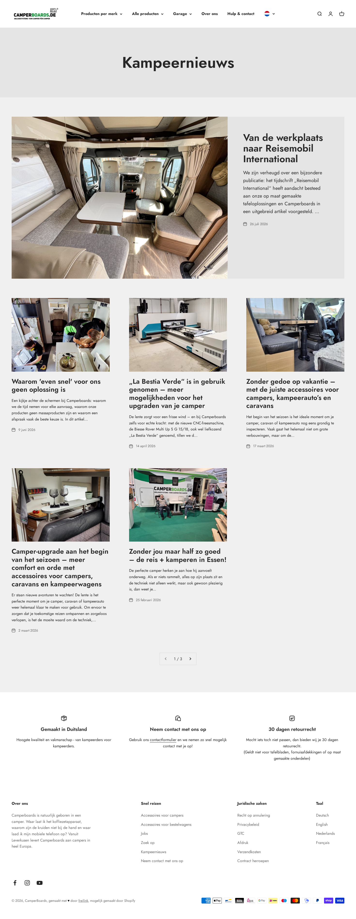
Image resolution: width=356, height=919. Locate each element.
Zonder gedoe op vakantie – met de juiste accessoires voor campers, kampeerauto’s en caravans (292, 393)
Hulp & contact (240, 13)
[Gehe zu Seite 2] (190, 659)
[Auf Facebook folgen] (15, 883)
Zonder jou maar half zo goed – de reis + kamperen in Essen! (177, 555)
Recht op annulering (253, 815)
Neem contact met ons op (162, 861)
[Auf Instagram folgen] (27, 883)
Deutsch (322, 815)
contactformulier (163, 740)
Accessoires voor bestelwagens (166, 824)
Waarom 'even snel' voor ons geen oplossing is (56, 385)
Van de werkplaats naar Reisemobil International (283, 148)
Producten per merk (99, 13)
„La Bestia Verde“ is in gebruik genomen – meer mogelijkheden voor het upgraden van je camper (177, 393)
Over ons (209, 13)
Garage (180, 13)
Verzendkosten (249, 852)
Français (322, 842)
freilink (83, 900)
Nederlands (325, 833)
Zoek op (148, 842)
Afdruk (242, 842)
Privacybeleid (248, 824)
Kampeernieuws (153, 852)
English (322, 824)
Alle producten (145, 13)
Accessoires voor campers (162, 815)
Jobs (144, 833)
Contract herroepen (253, 861)
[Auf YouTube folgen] (39, 883)
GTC (240, 833)
